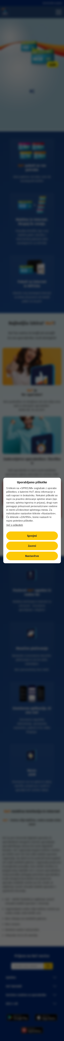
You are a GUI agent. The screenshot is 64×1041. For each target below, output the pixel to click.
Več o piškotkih (14, 525)
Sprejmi (32, 536)
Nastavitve (32, 556)
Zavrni (32, 546)
